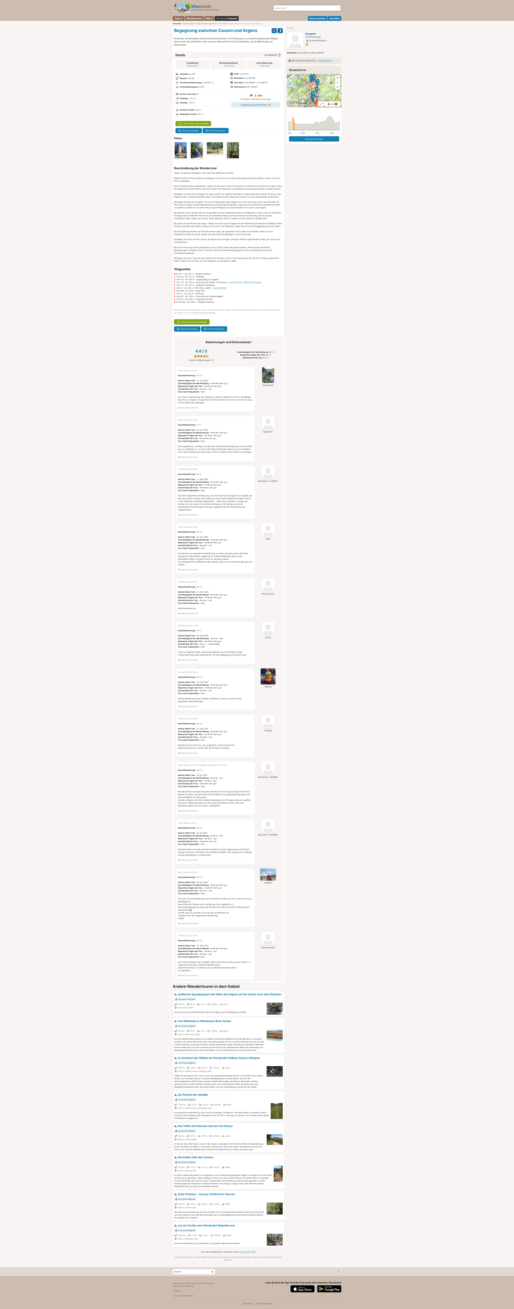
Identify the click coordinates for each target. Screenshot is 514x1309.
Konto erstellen (317, 18)
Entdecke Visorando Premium (254, 105)
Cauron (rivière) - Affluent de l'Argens (244, 282)
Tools (177, 18)
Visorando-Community (183, 1295)
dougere (310, 33)
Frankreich (244, 73)
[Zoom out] (337, 82)
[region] (314, 90)
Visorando (177, 23)
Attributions (292, 106)
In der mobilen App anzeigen (195, 123)
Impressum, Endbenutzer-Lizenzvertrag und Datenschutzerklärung (193, 1284)
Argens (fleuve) (219, 288)
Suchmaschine (246, 1252)
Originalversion (325, 60)
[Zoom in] (337, 77)
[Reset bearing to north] (337, 87)
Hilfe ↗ (209, 18)
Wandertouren (194, 18)
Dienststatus (248, 1303)
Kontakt (176, 1291)
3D (334, 104)
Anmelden (334, 18)
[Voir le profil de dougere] (295, 41)
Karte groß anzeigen (314, 139)
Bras (246, 78)
